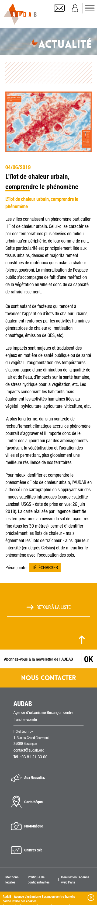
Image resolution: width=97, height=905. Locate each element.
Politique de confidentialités (39, 879)
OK (88, 659)
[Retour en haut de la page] (82, 640)
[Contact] (61, 8)
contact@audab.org (28, 750)
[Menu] (89, 8)
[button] (91, 897)
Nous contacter (48, 678)
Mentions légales (12, 879)
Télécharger (45, 567)
